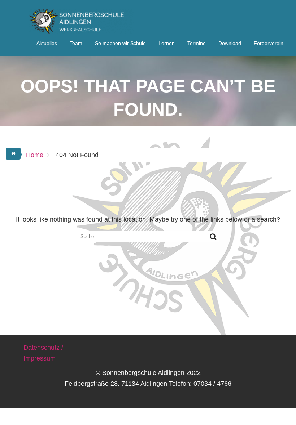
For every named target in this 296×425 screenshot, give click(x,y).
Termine (196, 43)
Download (229, 43)
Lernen (166, 43)
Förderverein (268, 43)
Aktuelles (46, 43)
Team (76, 43)
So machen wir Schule (120, 43)
